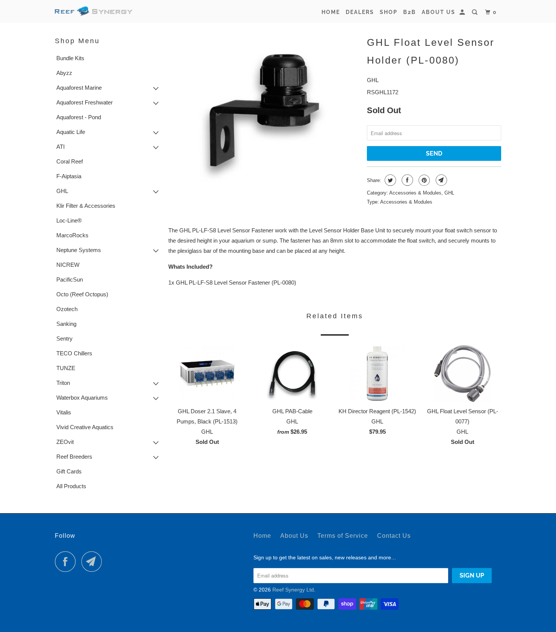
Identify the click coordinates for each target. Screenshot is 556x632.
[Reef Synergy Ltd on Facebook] (67, 561)
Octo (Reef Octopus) (82, 294)
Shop (389, 12)
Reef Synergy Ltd (293, 590)
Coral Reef (69, 161)
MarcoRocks (72, 235)
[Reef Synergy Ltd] (93, 11)
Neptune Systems (78, 250)
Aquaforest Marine (79, 87)
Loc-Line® (69, 220)
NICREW (67, 265)
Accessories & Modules (415, 193)
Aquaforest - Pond (78, 117)
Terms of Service (342, 535)
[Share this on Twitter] (389, 180)
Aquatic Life (70, 132)
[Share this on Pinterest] (423, 180)
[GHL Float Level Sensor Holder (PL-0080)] (263, 109)
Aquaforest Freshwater (84, 102)
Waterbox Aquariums (82, 397)
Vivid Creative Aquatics (84, 427)
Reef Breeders (74, 456)
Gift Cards (69, 471)
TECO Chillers (74, 353)
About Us (438, 12)
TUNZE (65, 368)
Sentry (64, 338)
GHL (62, 191)
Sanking (66, 324)
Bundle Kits (70, 58)
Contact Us (394, 535)
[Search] (476, 12)
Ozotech (67, 309)
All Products (71, 486)
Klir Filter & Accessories (85, 205)
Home (330, 12)
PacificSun (69, 279)
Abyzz (64, 73)
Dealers (360, 12)
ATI (60, 146)
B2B (409, 12)
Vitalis (63, 412)
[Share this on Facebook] (406, 180)
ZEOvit (65, 442)
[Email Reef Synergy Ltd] (93, 561)
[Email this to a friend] (440, 180)
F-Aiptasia (68, 176)
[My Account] (463, 12)
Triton (63, 383)
